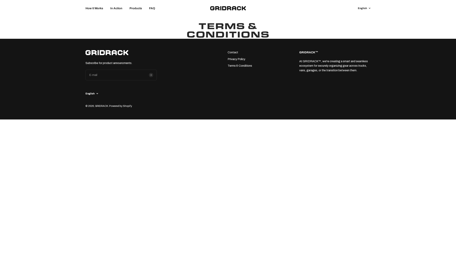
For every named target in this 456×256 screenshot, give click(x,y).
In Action (116, 8)
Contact (233, 52)
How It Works (94, 8)
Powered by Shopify (120, 106)
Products (135, 8)
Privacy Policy (236, 59)
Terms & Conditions (240, 65)
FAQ (152, 8)
